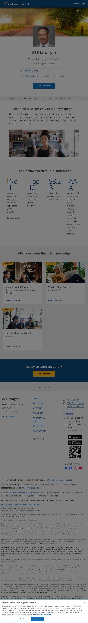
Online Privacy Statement (42, 614)
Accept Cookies (38, 619)
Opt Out (22, 619)
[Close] (84, 602)
